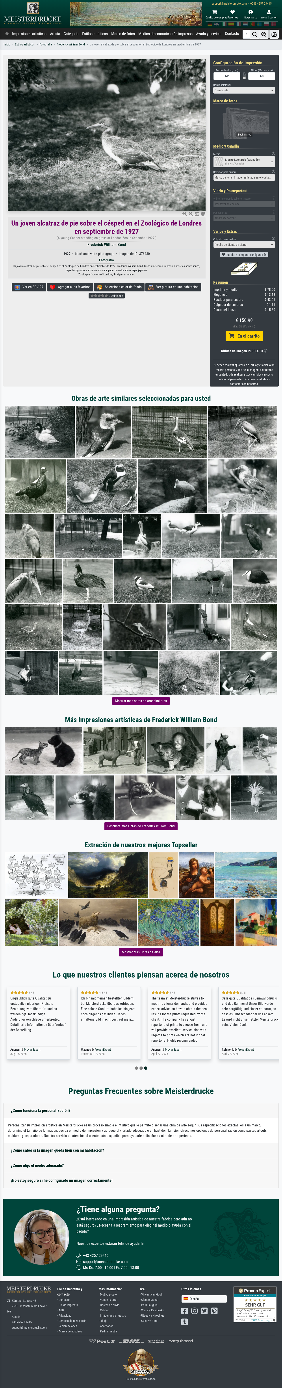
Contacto (232, 33)
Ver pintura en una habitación (176, 287)
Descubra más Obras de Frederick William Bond (141, 826)
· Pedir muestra (108, 1331)
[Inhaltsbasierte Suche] (264, 34)
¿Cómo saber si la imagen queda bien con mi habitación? (57, 1150)
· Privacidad (64, 1316)
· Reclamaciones (67, 1326)
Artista (55, 34)
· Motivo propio (108, 1294)
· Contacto (63, 1300)
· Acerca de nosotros (69, 1331)
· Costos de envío (109, 1305)
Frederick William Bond (71, 44)
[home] (6, 34)
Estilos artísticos (95, 34)
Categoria (71, 34)
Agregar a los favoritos (72, 287)
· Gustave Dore (149, 1321)
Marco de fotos (123, 34)
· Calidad (104, 1310)
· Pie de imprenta (67, 1305)
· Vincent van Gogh (151, 1294)
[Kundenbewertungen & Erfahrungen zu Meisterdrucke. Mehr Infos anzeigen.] (255, 1304)
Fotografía (45, 44)
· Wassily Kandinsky (152, 1310)
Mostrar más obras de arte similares (141, 701)
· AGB (60, 1310)
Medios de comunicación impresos (165, 34)
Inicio (7, 44)
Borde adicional (222, 85)
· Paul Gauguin (149, 1305)
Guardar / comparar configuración (246, 255)
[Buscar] (254, 34)
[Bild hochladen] (274, 34)
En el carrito (247, 336)
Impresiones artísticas (29, 34)
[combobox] (244, 90)
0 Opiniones (115, 296)
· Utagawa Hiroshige (152, 1316)
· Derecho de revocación (71, 1321)
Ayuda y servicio (208, 34)
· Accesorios (106, 1326)
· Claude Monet (149, 1300)
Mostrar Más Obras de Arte (141, 952)
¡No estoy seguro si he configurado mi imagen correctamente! (62, 1180)
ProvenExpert (32, 1050)
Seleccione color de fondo (122, 287)
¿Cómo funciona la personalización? (40, 1110)
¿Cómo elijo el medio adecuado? (37, 1165)
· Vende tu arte (108, 1300)
